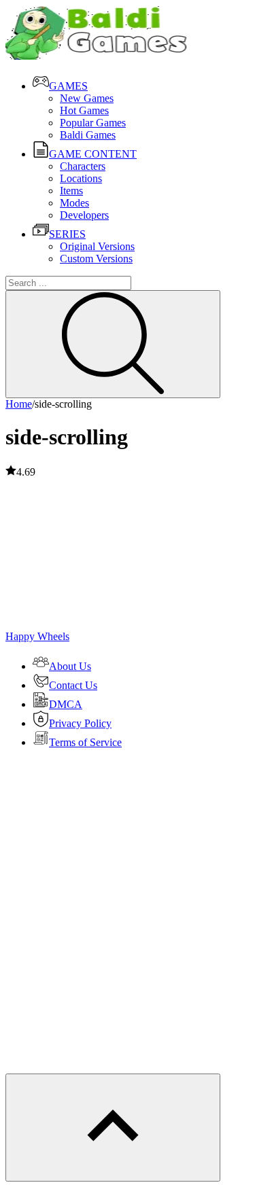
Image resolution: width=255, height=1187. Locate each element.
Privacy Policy (80, 723)
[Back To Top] (112, 1128)
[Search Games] (112, 344)
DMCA (65, 704)
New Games (87, 98)
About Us (70, 666)
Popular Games (93, 122)
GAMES (68, 86)
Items (71, 190)
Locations (81, 178)
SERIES (67, 234)
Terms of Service (85, 742)
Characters (82, 166)
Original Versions (97, 246)
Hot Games (84, 110)
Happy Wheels (37, 636)
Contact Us (73, 685)
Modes (74, 203)
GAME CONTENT (93, 154)
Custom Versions (96, 258)
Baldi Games (88, 135)
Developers (84, 215)
